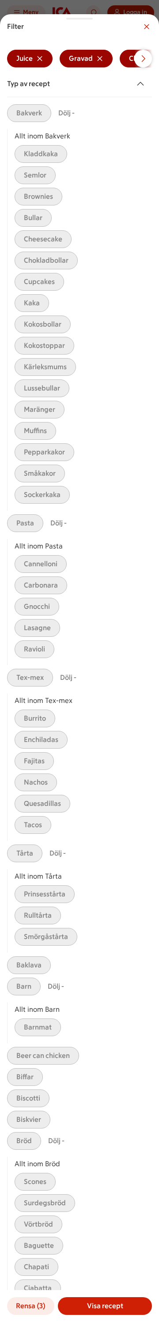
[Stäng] (146, 27)
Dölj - (66, 113)
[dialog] (79, 668)
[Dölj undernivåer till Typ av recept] (142, 84)
